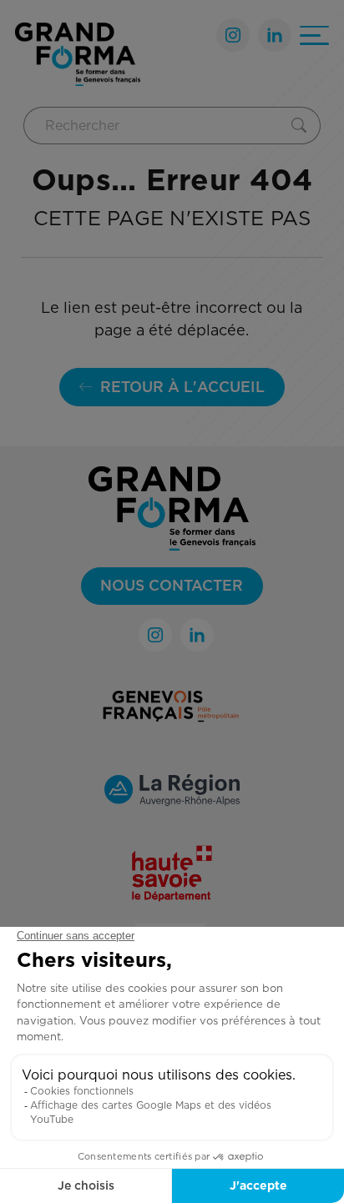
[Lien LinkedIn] (274, 35)
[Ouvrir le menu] (314, 35)
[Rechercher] (303, 125)
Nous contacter (171, 585)
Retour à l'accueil (182, 386)
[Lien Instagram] (233, 35)
